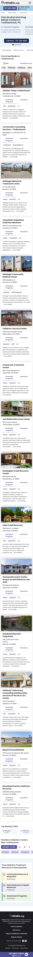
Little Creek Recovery (13, 525)
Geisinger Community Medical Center (13, 275)
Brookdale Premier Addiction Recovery (16, 787)
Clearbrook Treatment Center (13, 366)
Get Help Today (16, 953)
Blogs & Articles (16, 937)
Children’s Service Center (15, 328)
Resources (16, 930)
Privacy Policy (24, 948)
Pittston (15, 852)
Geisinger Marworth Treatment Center (12, 182)
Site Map (7, 948)
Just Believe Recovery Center (16, 419)
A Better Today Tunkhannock (16, 90)
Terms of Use (15, 948)
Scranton (25, 852)
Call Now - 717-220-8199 (16, 41)
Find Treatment (16, 926)
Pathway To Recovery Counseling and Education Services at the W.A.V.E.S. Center (15, 694)
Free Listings (6, 50)
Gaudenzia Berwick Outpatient (12, 635)
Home (2, 12)
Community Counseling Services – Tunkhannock (14, 128)
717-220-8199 (10, 8)
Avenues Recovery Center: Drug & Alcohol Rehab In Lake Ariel (16, 579)
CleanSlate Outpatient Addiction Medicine (13, 221)
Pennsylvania (24, 12)
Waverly (5, 852)
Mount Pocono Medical (13, 750)
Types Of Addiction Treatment (16, 933)
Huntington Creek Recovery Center (16, 472)
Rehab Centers (12, 12)
